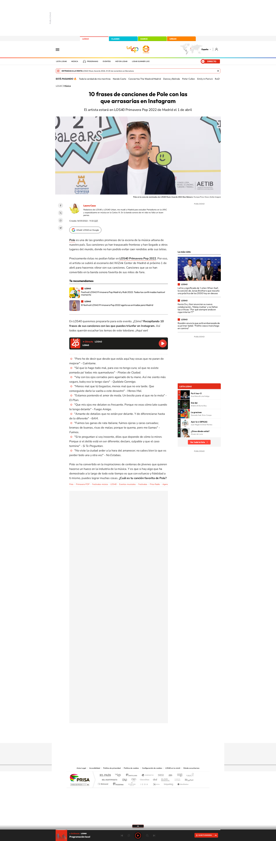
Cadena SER (160, 775)
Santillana (132, 775)
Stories (155, 737)
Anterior (122, 835)
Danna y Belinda (171, 78)
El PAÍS (105, 775)
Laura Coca (89, 205)
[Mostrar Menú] (59, 49)
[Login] (216, 49)
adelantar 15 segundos (147, 835)
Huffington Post (109, 779)
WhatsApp (60, 220)
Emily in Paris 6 (205, 78)
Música (74, 61)
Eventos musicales (127, 484)
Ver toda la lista (197, 442)
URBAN (172, 39)
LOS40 (85, 39)
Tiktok (126, 737)
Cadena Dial (155, 779)
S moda (156, 783)
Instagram (120, 737)
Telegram (60, 227)
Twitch (149, 737)
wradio (133, 779)
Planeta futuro (176, 779)
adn (178, 775)
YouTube (132, 737)
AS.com (169, 775)
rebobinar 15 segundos (129, 835)
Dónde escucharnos (191, 768)
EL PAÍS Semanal (166, 779)
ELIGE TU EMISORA (205, 835)
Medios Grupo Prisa (79, 784)
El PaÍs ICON (144, 783)
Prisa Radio (155, 484)
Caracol (189, 775)
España (205, 49)
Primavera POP (83, 484)
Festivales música (100, 484)
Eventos (107, 61)
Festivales (142, 484)
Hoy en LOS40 (121, 61)
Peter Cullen (188, 78)
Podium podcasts (131, 783)
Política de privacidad (112, 768)
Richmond (103, 783)
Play (138, 836)
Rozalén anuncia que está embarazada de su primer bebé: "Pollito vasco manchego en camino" (199, 326)
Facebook (60, 205)
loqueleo (168, 783)
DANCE (144, 39)
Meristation (182, 783)
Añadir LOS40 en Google (87, 230)
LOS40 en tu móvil (172, 768)
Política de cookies (131, 768)
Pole (71, 484)
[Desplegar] (138, 826)
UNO (125, 779)
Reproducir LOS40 (163, 343)
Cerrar (218, 71)
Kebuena (186, 779)
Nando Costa (119, 78)
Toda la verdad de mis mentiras (95, 78)
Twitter (60, 212)
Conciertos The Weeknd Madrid (144, 78)
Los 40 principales (119, 775)
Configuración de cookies (152, 768)
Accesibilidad (94, 768)
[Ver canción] (185, 394)
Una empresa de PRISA (79, 778)
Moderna (117, 783)
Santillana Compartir (147, 775)
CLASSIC (115, 39)
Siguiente (154, 835)
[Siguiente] (218, 78)
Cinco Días (144, 779)
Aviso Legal (81, 768)
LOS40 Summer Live (141, 61)
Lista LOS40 (61, 61)
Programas (92, 61)
